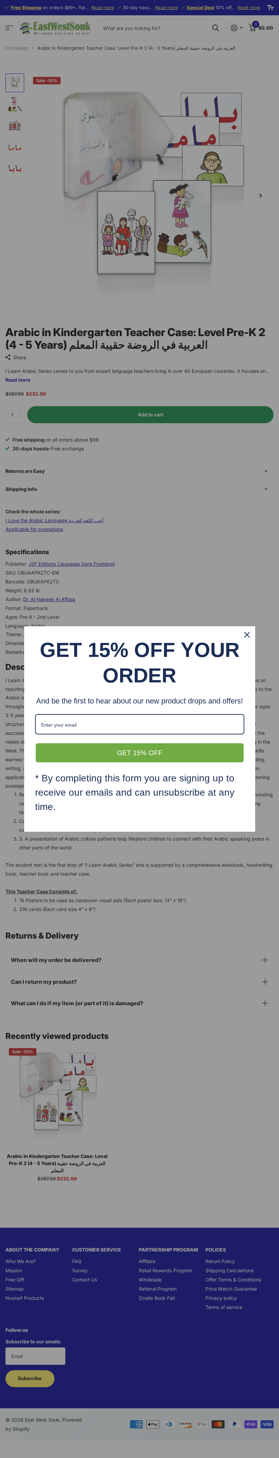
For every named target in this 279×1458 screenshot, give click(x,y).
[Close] (247, 634)
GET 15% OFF (139, 753)
